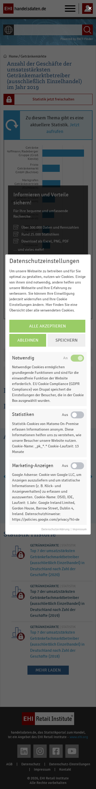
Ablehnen (27, 340)
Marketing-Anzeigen (32, 465)
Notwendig (23, 358)
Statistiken (23, 414)
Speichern (66, 340)
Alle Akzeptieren (47, 326)
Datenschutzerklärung (55, 529)
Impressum (80, 529)
